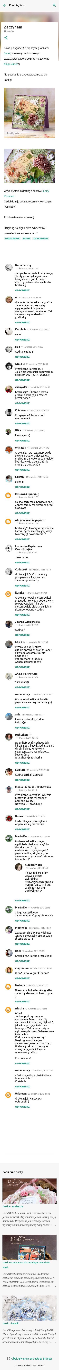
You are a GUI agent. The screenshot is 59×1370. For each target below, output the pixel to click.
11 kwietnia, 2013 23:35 (39, 836)
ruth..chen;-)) (23, 734)
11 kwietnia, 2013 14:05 (32, 347)
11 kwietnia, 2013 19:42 (37, 642)
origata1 (20, 447)
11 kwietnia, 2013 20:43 (33, 714)
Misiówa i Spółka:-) (27, 493)
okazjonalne (41, 238)
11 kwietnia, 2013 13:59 (38, 329)
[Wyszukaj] (54, 5)
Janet (7, 53)
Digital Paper (12, 238)
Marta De (21, 836)
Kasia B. (20, 641)
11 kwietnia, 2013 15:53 (27, 497)
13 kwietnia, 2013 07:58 (37, 868)
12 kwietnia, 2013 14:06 (41, 968)
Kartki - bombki (10, 1323)
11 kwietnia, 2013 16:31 (27, 552)
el (16, 297)
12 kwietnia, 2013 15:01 (37, 985)
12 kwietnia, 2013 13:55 (33, 951)
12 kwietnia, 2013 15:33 (36, 1008)
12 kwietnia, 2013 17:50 (42, 1070)
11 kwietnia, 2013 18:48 (40, 569)
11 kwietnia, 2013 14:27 (38, 410)
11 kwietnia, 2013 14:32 (33, 430)
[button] (6, 38)
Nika (18, 430)
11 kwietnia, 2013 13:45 (27, 268)
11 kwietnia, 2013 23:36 (39, 907)
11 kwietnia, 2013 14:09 (37, 364)
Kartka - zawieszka (12, 1206)
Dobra (19, 816)
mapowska (22, 968)
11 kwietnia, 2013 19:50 (27, 677)
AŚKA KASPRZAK (26, 674)
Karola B (20, 329)
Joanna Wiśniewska (27, 621)
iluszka (19, 592)
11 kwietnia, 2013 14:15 (39, 387)
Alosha (19, 1008)
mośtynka (21, 927)
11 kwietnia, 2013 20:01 (42, 694)
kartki (26, 238)
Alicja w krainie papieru (30, 520)
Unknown (21, 1093)
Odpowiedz (22, 290)
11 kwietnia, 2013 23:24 (35, 816)
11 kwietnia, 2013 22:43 (27, 738)
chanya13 (21, 387)
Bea (17, 346)
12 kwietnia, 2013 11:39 (40, 928)
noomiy (19, 476)
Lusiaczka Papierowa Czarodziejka (28, 548)
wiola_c (20, 363)
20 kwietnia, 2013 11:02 (39, 1094)
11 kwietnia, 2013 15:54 (27, 523)
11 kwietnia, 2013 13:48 (30, 297)
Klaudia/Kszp (17, 5)
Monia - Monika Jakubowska (33, 786)
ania (17, 714)
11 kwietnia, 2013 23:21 (27, 790)
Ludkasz (20, 769)
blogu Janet (11, 64)
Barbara (20, 985)
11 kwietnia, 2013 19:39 (27, 625)
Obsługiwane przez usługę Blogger (31, 1358)
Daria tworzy (23, 265)
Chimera (20, 410)
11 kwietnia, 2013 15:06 (37, 477)
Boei (18, 950)
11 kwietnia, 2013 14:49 (38, 448)
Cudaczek (21, 569)
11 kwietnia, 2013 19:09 (36, 593)
